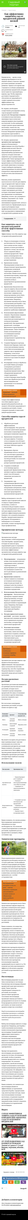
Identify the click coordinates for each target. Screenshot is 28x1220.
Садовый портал (14, 3)
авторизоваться (15, 1205)
